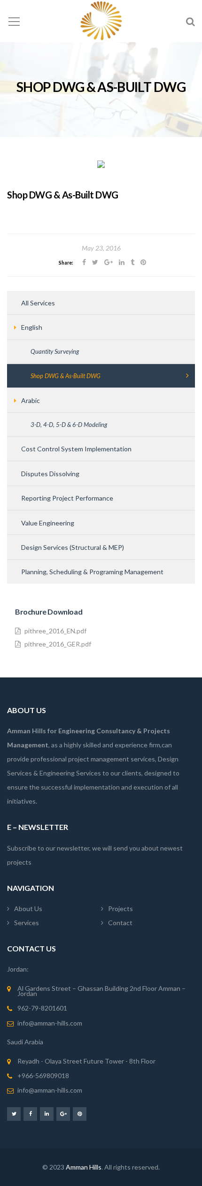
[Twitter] (14, 1113)
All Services (38, 303)
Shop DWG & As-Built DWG (66, 376)
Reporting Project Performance (67, 498)
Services (26, 923)
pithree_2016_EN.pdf (55, 631)
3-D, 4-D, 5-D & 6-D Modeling (69, 424)
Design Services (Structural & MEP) (72, 547)
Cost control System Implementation (76, 449)
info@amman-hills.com (49, 1023)
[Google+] (63, 1113)
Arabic (30, 400)
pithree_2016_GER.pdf (57, 644)
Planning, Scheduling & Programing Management (92, 572)
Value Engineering (47, 523)
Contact (120, 923)
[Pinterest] (79, 1113)
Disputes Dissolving (50, 474)
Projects (120, 908)
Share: (66, 263)
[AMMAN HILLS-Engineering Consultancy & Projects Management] (101, 21)
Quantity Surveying (55, 351)
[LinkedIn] (47, 1113)
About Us (28, 908)
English (31, 327)
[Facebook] (30, 1113)
